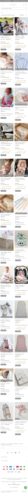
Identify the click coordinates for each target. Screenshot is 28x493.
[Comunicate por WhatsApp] (25, 487)
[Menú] (2, 4)
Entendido (24, 491)
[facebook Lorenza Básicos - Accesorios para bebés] (11, 452)
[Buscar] (26, 8)
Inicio (2, 12)
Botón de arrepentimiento (14, 484)
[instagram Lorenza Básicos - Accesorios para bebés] (7, 452)
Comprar (3, 49)
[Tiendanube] (14, 487)
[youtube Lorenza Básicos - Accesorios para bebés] (15, 452)
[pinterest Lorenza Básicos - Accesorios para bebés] (19, 452)
